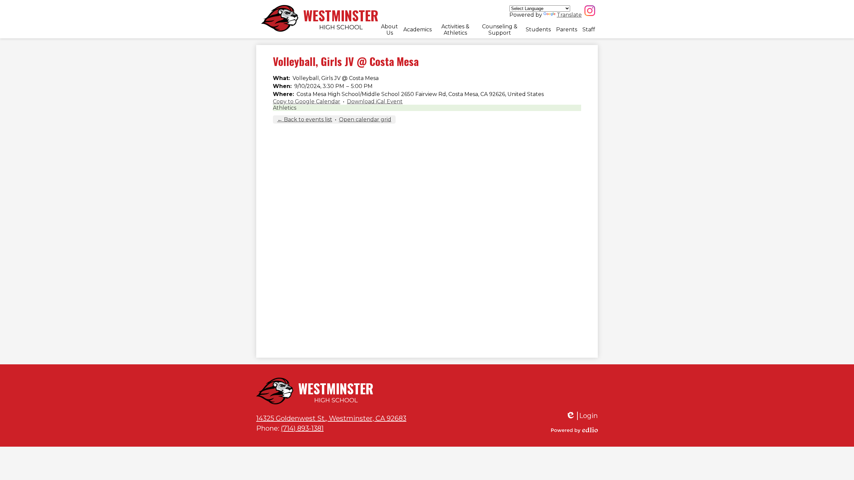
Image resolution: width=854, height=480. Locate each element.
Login (582, 416)
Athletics (284, 108)
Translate (569, 15)
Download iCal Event (375, 101)
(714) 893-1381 (302, 428)
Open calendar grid (365, 119)
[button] (389, 29)
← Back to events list (304, 119)
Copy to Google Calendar (306, 101)
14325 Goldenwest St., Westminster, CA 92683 (331, 418)
